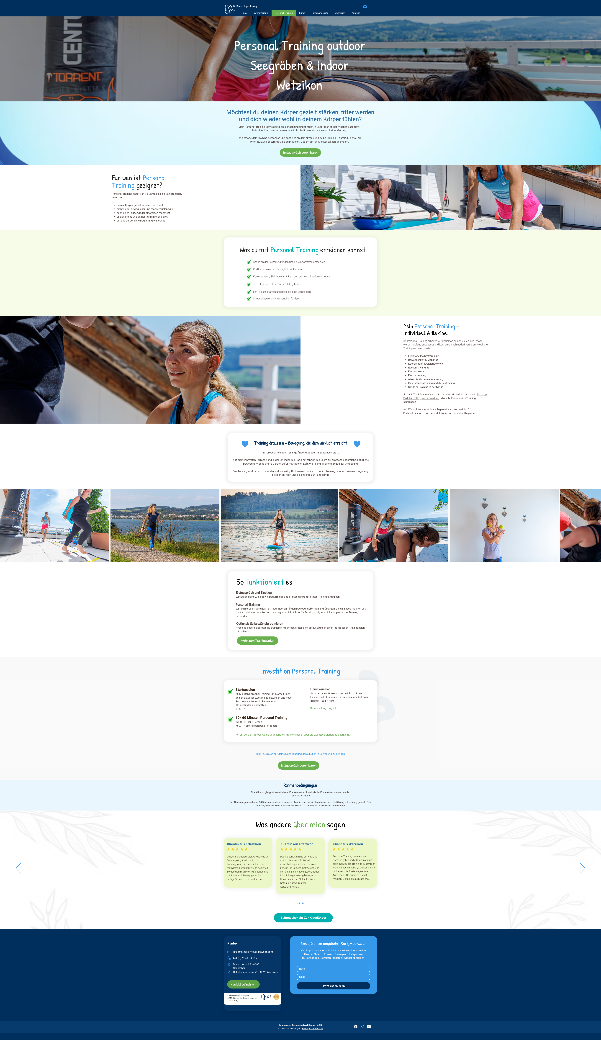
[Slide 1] (299, 903)
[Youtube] (369, 1026)
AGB (319, 1025)
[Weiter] (582, 868)
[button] (302, 13)
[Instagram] (362, 1026)
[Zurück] (18, 868)
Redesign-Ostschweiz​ (312, 1028)
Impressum (285, 1025)
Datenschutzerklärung (303, 1025)
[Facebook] (356, 1026)
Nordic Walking (430, 398)
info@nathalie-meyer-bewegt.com (253, 952)
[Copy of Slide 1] (303, 903)
